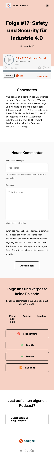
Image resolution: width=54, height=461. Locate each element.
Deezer (30, 356)
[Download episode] (39, 67)
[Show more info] (44, 67)
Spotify (30, 345)
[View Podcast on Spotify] (17, 75)
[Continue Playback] (9, 60)
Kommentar (10, 185)
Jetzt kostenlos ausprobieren (19, 419)
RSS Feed (30, 367)
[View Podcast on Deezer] (21, 75)
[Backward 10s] (5, 67)
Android (27, 316)
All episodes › (43, 76)
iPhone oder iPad (12, 319)
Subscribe (9, 76)
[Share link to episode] (48, 67)
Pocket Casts (30, 333)
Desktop (41, 316)
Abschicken (27, 265)
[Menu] (47, 5)
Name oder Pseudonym (15, 161)
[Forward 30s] (12, 67)
